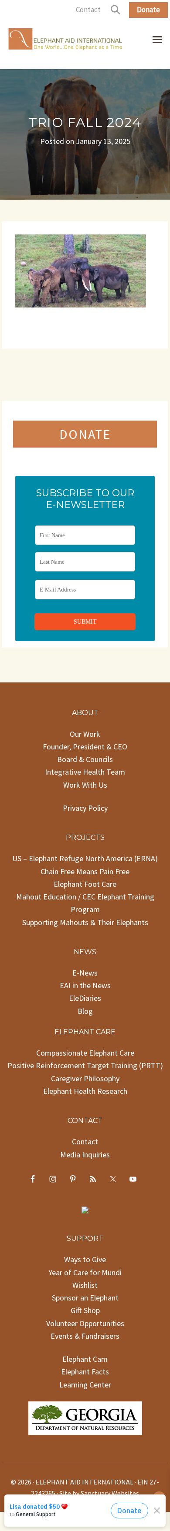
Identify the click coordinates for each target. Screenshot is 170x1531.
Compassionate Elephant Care (85, 1053)
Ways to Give (85, 1259)
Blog (85, 1011)
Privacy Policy (85, 808)
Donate (148, 9)
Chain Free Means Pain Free (85, 871)
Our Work (85, 734)
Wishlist (85, 1285)
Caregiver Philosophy (85, 1078)
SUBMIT (85, 621)
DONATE (85, 434)
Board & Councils (85, 759)
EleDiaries (85, 998)
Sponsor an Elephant (85, 1298)
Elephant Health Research (85, 1091)
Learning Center (85, 1385)
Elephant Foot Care (85, 884)
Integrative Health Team (85, 772)
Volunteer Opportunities (85, 1323)
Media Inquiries (85, 1155)
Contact (88, 9)
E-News (85, 973)
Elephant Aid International (65, 40)
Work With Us (85, 785)
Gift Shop (85, 1310)
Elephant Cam (85, 1359)
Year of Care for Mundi (85, 1272)
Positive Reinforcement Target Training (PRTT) (85, 1065)
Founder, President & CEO (85, 747)
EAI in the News (85, 985)
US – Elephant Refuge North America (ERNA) (85, 858)
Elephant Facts (85, 1372)
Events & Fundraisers (85, 1336)
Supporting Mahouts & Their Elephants (85, 922)
